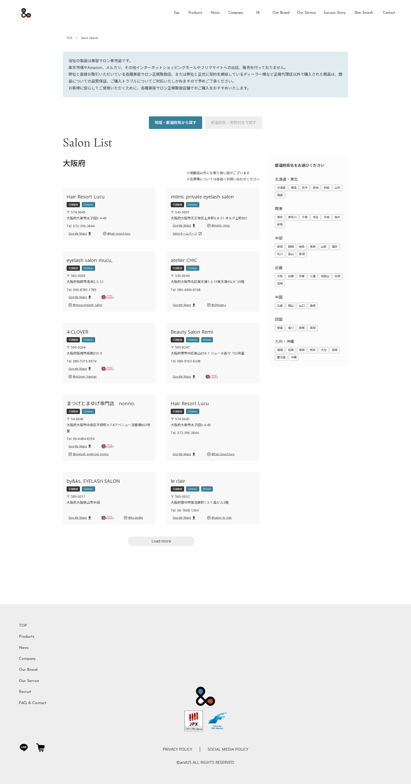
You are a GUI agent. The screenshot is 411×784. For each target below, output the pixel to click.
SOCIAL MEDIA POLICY (228, 749)
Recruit (25, 692)
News (24, 648)
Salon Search (89, 38)
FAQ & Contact (32, 703)
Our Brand (28, 670)
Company (27, 659)
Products (26, 637)
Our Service (29, 681)
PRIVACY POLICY (177, 749)
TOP (69, 38)
